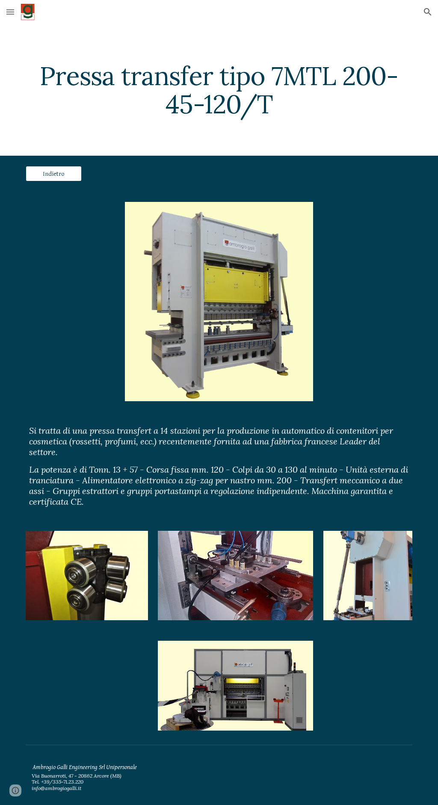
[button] (10, 12)
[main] (219, 89)
